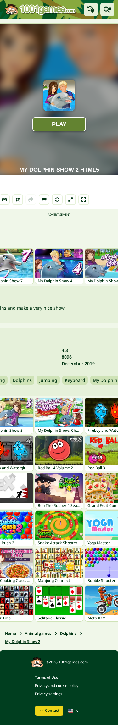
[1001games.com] (40, 9)
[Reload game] (57, 199)
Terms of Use (46, 677)
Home (10, 633)
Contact (52, 710)
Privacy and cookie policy (56, 685)
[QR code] (17, 199)
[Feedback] (44, 199)
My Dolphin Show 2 (22, 641)
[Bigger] (70, 199)
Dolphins (22, 380)
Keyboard (75, 380)
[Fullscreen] (83, 199)
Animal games (38, 633)
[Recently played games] (91, 9)
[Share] (30, 199)
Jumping (48, 380)
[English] (74, 711)
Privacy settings (48, 693)
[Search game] (107, 9)
